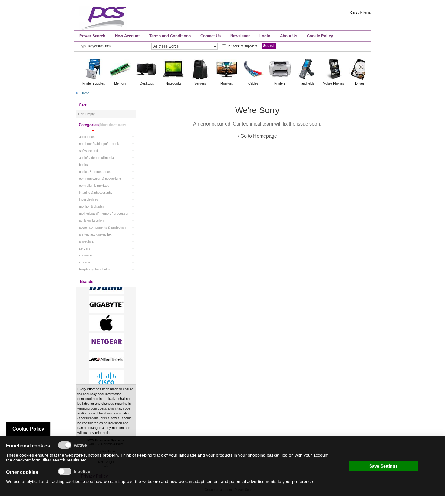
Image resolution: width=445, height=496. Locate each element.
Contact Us (210, 36)
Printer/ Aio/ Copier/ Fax (95, 234)
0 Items (360, 12)
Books (83, 164)
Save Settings (383, 466)
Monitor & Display (91, 206)
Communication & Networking (100, 178)
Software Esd (88, 150)
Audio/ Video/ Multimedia (96, 157)
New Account (127, 36)
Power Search (92, 36)
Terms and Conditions (170, 36)
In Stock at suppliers (243, 46)
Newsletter (240, 36)
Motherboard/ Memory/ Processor (104, 213)
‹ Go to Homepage (257, 136)
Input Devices (88, 199)
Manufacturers (113, 124)
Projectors (86, 241)
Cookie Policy (320, 36)
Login (264, 36)
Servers (85, 248)
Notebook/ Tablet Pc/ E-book (99, 144)
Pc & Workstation (91, 220)
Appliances (87, 137)
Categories (89, 124)
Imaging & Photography (96, 192)
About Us (288, 36)
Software (85, 255)
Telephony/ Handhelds (94, 269)
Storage (84, 262)
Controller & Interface (94, 185)
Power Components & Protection (102, 227)
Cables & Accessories (95, 171)
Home (85, 93)
